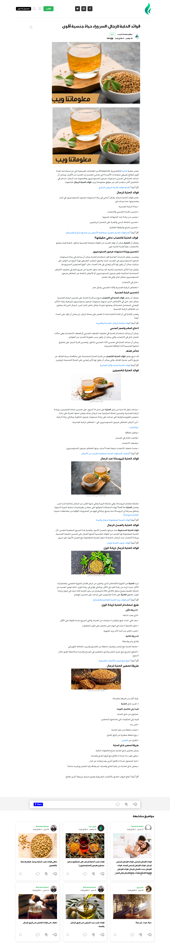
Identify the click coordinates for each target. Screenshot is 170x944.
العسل (125, 740)
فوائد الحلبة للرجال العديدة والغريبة (113, 323)
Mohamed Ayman (42, 826)
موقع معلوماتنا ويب (124, 34)
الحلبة (124, 171)
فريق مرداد (92, 826)
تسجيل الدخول (23, 8)
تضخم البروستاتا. (131, 514)
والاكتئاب (133, 427)
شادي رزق (140, 887)
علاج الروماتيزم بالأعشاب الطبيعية (114, 660)
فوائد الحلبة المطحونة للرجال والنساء (112, 520)
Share (39, 804)
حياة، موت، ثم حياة (144, 922)
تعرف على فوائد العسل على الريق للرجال (40, 922)
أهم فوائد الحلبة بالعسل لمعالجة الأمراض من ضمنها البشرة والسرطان (97, 232)
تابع (112, 34)
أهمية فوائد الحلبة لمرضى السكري (114, 187)
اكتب (48, 9)
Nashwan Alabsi (137, 826)
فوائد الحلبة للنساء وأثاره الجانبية (114, 365)
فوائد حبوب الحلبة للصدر (118, 543)
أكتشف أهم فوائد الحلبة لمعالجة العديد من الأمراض (105, 453)
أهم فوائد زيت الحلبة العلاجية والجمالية (111, 599)
